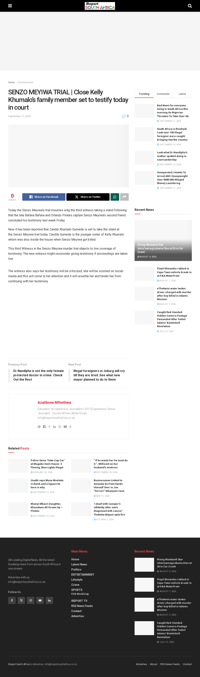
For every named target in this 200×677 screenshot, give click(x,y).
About (153, 664)
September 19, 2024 (43, 492)
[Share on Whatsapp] (115, 197)
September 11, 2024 (19, 116)
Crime (75, 584)
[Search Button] (190, 6)
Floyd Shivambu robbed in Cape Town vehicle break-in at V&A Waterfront (174, 272)
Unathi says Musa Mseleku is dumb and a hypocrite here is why (47, 484)
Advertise (77, 616)
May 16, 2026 (102, 496)
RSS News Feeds (82, 605)
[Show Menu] (10, 6)
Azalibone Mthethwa (54, 402)
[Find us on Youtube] (40, 600)
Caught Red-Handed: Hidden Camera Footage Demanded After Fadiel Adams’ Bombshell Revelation (172, 319)
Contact (76, 611)
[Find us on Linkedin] (49, 600)
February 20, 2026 (42, 472)
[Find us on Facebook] (12, 600)
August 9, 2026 (147, 256)
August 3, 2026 (167, 304)
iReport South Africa (19, 664)
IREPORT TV (79, 600)
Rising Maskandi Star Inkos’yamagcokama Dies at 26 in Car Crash (160, 248)
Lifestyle (76, 579)
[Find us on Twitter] (21, 600)
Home (11, 82)
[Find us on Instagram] (30, 600)
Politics (76, 569)
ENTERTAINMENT (82, 574)
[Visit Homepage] (100, 6)
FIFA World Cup (80, 594)
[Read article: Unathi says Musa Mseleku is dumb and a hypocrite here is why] (18, 486)
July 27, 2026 (166, 331)
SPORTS (76, 589)
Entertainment (25, 82)
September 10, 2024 (43, 516)
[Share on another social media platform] (124, 197)
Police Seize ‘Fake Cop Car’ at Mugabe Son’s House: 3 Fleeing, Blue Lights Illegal (48, 464)
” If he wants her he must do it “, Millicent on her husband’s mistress (111, 464)
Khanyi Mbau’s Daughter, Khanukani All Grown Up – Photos (47, 507)
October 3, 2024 (104, 519)
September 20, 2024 (106, 472)
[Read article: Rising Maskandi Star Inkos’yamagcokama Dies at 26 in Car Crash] (144, 565)
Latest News (79, 564)
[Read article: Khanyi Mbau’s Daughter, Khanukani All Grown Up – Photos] (18, 509)
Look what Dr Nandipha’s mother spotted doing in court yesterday (172, 156)
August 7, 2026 (167, 280)
